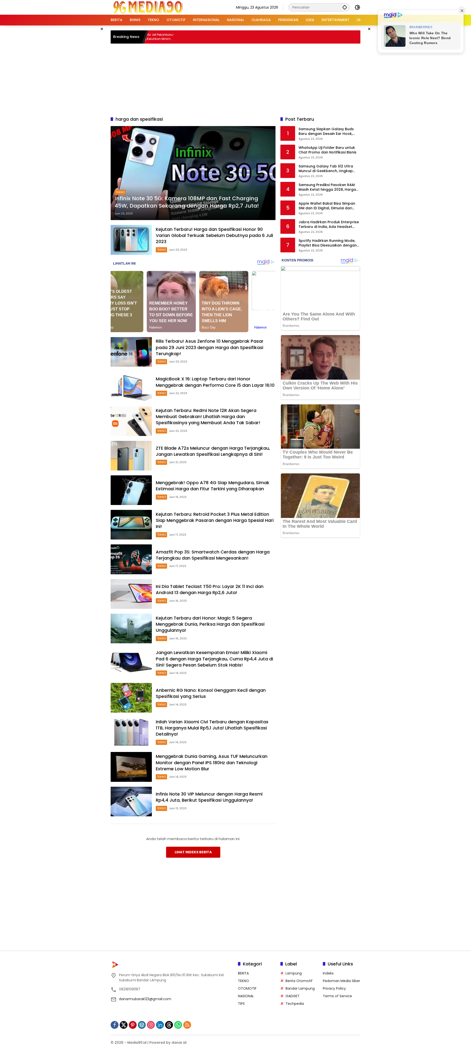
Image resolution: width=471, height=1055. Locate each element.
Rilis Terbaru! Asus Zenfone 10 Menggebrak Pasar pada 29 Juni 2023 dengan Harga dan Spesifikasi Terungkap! (209, 347)
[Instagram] (151, 1025)
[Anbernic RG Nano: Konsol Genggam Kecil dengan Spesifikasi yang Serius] (131, 698)
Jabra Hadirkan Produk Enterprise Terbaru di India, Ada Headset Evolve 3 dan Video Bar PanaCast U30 (329, 224)
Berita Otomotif (299, 980)
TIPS (241, 1003)
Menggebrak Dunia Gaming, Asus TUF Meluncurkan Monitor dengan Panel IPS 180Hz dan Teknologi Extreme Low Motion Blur (211, 762)
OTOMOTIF (247, 988)
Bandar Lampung (300, 988)
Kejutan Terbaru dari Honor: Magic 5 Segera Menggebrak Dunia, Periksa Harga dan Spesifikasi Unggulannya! (210, 624)
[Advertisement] (235, 79)
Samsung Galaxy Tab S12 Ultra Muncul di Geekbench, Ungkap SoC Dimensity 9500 (326, 169)
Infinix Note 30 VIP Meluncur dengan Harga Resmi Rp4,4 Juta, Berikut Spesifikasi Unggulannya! (209, 797)
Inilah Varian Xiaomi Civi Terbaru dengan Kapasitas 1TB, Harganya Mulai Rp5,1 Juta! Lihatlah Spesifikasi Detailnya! (212, 728)
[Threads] (169, 1025)
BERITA (243, 973)
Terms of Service (337, 996)
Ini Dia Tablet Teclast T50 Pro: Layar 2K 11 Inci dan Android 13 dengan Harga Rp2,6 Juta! (209, 589)
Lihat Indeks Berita (193, 852)
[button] (345, 7)
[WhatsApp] (178, 1025)
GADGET (293, 996)
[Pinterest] (133, 1025)
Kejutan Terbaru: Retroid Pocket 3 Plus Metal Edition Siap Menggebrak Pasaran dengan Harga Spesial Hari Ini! (215, 520)
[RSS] (187, 1025)
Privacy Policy (334, 988)
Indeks (328, 973)
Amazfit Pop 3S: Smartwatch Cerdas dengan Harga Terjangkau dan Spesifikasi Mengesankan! (213, 555)
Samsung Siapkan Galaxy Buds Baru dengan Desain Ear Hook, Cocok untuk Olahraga (326, 131)
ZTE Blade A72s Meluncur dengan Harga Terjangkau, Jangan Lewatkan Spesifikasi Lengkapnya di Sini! (213, 451)
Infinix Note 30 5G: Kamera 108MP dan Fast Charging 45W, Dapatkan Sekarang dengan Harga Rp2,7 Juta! (187, 202)
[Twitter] (124, 1025)
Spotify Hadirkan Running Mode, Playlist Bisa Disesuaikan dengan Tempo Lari (328, 243)
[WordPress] (142, 1025)
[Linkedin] (160, 1025)
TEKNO (120, 192)
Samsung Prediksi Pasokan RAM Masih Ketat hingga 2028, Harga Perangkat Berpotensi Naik (327, 187)
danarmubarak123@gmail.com (145, 998)
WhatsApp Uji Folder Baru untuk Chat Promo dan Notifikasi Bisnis (327, 150)
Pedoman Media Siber (341, 980)
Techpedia (295, 1003)
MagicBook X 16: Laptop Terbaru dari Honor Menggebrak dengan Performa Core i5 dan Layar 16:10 (215, 382)
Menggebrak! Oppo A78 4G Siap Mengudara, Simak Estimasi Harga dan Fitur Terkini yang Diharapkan (212, 486)
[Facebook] (114, 1025)
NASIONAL (246, 996)
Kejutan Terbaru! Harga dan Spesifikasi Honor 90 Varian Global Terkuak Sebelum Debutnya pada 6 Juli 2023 (214, 235)
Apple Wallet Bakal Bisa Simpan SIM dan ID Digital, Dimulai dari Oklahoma (327, 206)
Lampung (294, 973)
